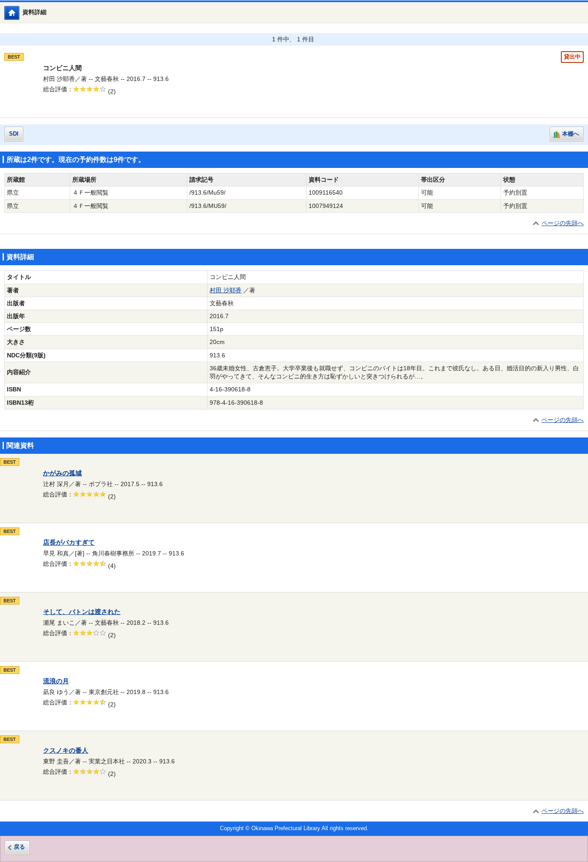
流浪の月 (56, 681)
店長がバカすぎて (69, 542)
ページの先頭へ (563, 223)
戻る (19, 847)
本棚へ (570, 134)
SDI (14, 134)
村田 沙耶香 (225, 290)
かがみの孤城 (62, 473)
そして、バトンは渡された (82, 611)
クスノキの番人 (65, 750)
